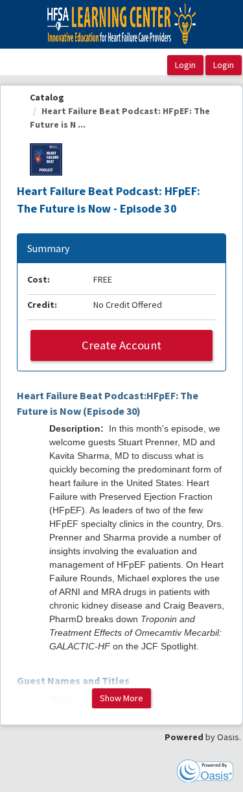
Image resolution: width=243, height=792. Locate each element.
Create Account (121, 345)
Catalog (47, 97)
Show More (121, 698)
